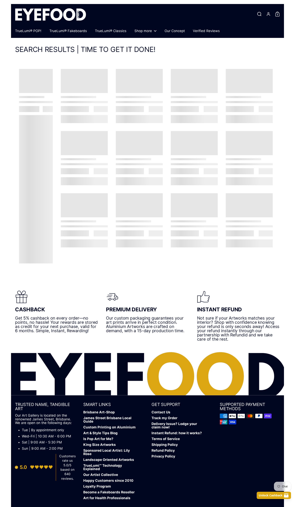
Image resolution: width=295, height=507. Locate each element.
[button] (259, 14)
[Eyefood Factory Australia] (50, 14)
